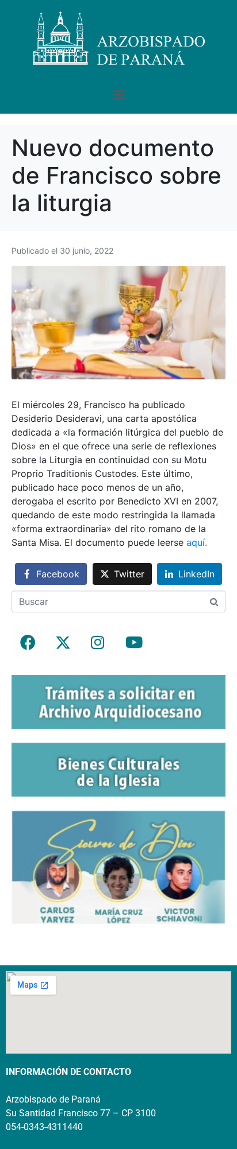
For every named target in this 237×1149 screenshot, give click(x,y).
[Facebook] (28, 642)
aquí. (196, 542)
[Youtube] (133, 642)
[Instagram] (98, 642)
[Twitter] (63, 642)
